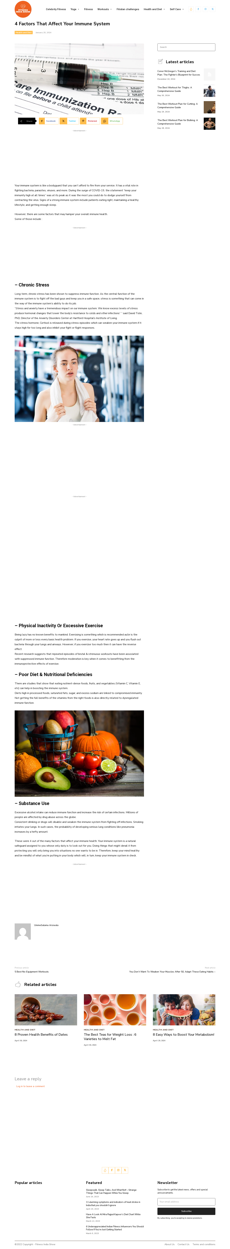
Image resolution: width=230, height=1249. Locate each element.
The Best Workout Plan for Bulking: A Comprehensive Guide (177, 122)
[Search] (211, 47)
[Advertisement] (79, 156)
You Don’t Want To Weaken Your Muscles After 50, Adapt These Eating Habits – (172, 971)
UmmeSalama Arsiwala (46, 925)
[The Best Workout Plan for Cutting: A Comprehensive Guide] (209, 107)
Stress (42, 285)
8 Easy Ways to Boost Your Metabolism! (183, 1034)
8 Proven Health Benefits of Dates (41, 1034)
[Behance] (191, 9)
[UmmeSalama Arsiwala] (23, 931)
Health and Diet (24, 32)
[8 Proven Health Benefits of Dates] (46, 1009)
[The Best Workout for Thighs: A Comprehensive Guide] (209, 91)
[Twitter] (212, 9)
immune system (29, 185)
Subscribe (186, 1211)
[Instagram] (205, 9)
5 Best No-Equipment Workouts (32, 971)
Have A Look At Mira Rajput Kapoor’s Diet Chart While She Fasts (113, 1216)
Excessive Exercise (83, 625)
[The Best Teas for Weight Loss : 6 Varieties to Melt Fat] (115, 1009)
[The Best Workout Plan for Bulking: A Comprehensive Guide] (209, 124)
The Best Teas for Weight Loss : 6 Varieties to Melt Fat (110, 1036)
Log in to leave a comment (30, 1086)
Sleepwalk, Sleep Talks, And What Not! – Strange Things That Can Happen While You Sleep (111, 1192)
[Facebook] (198, 9)
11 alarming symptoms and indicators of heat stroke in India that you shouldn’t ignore (113, 1204)
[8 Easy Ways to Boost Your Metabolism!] (184, 1009)
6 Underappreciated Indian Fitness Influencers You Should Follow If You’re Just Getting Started (115, 1228)
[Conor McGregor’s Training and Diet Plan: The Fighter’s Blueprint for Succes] (209, 74)
